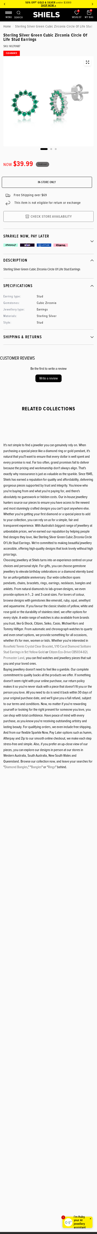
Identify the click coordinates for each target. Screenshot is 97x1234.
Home (7, 26)
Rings (51, 767)
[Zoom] (87, 62)
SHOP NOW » (48, 5)
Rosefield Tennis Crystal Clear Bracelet (28, 646)
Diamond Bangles (16, 767)
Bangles (36, 767)
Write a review (48, 378)
